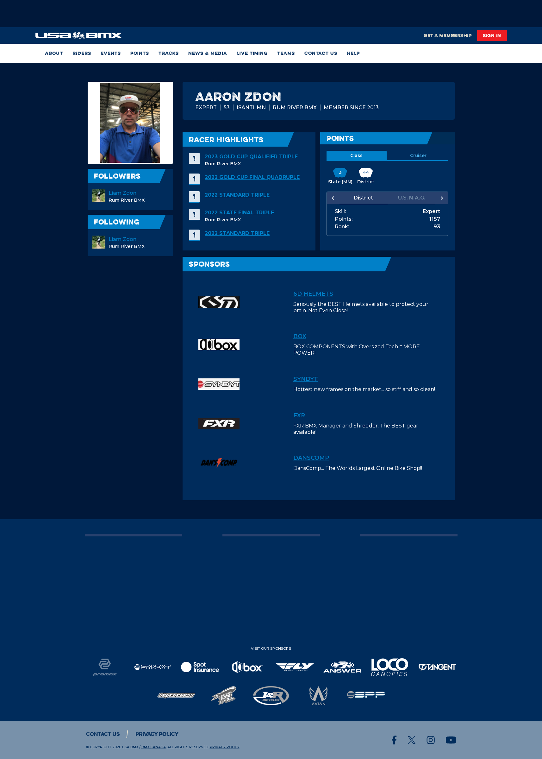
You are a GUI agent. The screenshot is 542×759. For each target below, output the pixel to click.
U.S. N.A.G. (411, 198)
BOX (299, 336)
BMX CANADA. (153, 747)
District (363, 198)
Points (139, 53)
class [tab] (356, 155)
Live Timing (252, 53)
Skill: (340, 211)
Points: (343, 219)
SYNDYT (305, 379)
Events (111, 53)
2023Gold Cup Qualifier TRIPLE (251, 157)
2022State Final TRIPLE (239, 213)
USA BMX (130, 747)
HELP (353, 53)
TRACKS (169, 53)
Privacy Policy (156, 734)
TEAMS (286, 53)
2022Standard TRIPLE (237, 195)
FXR (299, 415)
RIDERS (81, 53)
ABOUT (54, 53)
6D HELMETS (313, 293)
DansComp (311, 457)
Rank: (342, 226)
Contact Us (320, 53)
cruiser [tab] (418, 155)
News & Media (207, 53)
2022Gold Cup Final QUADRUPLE (252, 177)
